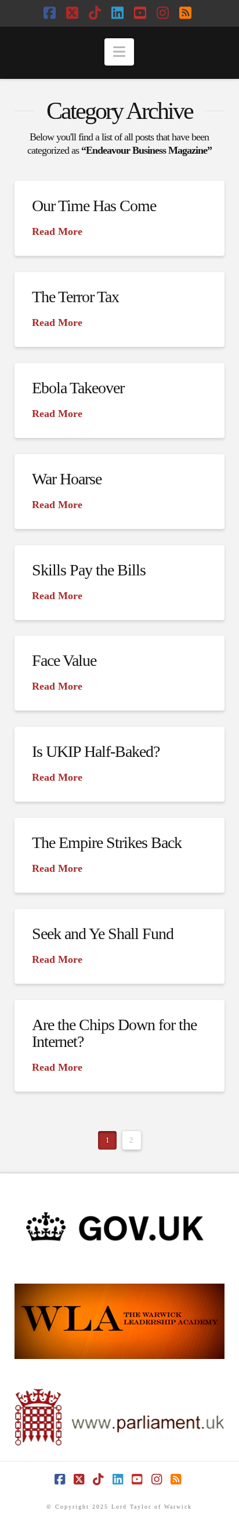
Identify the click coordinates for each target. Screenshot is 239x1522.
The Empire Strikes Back (107, 842)
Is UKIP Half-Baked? (96, 751)
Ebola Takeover (78, 388)
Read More (57, 231)
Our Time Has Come (94, 206)
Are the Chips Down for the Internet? (114, 1033)
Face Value (64, 660)
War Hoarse (67, 479)
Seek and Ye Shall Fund (102, 934)
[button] (119, 52)
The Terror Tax (75, 297)
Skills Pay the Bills (89, 570)
